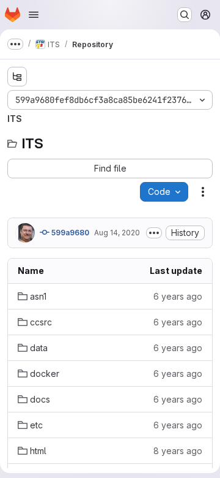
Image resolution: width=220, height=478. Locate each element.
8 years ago (177, 451)
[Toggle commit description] (154, 232)
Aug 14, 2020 (117, 232)
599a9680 (69, 232)
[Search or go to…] (184, 14)
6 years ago (177, 296)
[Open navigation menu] (33, 15)
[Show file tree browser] (17, 76)
